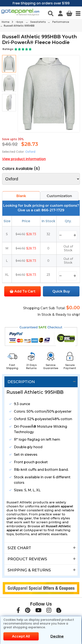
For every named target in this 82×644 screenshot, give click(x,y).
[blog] (58, 611)
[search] (51, 13)
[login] (60, 13)
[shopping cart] (69, 13)
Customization (59, 196)
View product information (24, 159)
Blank (21, 196)
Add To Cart (24, 291)
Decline (57, 636)
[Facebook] (18, 611)
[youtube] (38, 611)
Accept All (21, 636)
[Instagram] (48, 611)
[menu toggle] (77, 13)
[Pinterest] (27, 611)
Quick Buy (61, 291)
